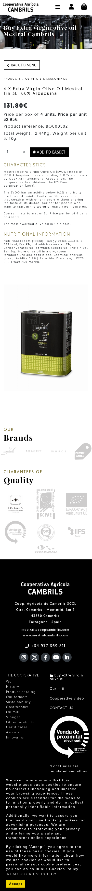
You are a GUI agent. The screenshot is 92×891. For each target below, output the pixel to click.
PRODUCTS (12, 79)
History (12, 687)
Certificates (17, 727)
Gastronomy (17, 707)
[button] (58, 4)
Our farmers (17, 697)
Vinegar (13, 717)
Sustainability (18, 702)
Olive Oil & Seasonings (46, 79)
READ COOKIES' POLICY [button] (32, 874)
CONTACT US (61, 708)
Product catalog (21, 692)
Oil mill (13, 712)
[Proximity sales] (15, 532)
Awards (13, 732)
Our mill (57, 688)
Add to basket (51, 152)
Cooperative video (67, 698)
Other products (20, 722)
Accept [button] (15, 884)
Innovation (16, 737)
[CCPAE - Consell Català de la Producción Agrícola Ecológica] (45, 504)
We (9, 681)
